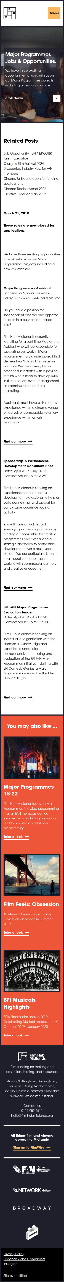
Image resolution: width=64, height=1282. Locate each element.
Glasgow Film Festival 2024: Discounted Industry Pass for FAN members (28, 168)
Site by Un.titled (15, 1276)
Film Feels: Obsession (31, 904)
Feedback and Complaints (24, 1259)
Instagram (11, 1264)
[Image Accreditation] (56, 98)
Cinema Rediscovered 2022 (25, 189)
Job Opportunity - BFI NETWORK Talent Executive (28, 156)
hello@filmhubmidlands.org (32, 1116)
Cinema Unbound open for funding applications (31, 181)
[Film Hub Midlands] (10, 13)
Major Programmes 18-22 (29, 790)
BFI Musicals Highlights (20, 1003)
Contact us (32, 1106)
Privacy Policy (14, 1254)
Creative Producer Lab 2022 (25, 194)
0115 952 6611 (32, 1111)
